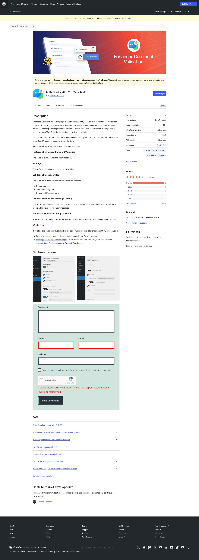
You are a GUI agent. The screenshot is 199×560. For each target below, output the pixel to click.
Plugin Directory (15, 12)
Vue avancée (131, 162)
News (11, 530)
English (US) (161, 145)
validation (162, 155)
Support (163, 105)
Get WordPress (188, 4)
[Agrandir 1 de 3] (72, 259)
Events (121, 530)
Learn (84, 526)
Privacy (12, 537)
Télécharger (160, 94)
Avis (48, 105)
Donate (123, 533)
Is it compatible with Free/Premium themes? (51, 440)
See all (163, 203)
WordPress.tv (88, 537)
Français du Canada (38, 547)
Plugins (48, 533)
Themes (49, 530)
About (11, 526)
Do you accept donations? (44, 476)
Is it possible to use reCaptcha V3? (47, 454)
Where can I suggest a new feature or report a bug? (55, 469)
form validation (152, 155)
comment (147, 150)
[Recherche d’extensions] (33, 26)
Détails (38, 105)
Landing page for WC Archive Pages (51, 239)
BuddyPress (161, 537)
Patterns (49, 537)
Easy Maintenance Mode (47, 236)
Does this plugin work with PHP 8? (47, 425)
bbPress (159, 533)
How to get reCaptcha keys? (45, 447)
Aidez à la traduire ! (126, 18)
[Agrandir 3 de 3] (116, 307)
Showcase (50, 526)
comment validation (158, 150)
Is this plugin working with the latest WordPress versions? (57, 432)
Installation (59, 105)
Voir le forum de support (136, 223)
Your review (131, 203)
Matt (158, 530)
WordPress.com (162, 526)
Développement (76, 105)
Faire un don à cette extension (139, 246)
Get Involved (124, 526)
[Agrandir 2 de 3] (116, 259)
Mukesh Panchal (57, 95)
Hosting (12, 533)
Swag (122, 537)
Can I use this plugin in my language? (48, 461)
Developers (86, 533)
